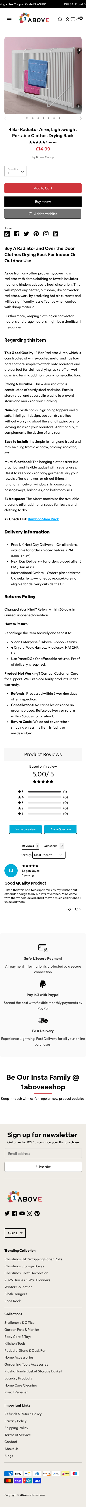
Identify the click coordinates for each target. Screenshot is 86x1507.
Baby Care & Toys (17, 1336)
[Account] (67, 19)
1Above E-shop (45, 157)
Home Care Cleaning (20, 1385)
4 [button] (43, 118)
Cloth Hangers (15, 1294)
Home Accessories (19, 1357)
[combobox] (15, 171)
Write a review (25, 829)
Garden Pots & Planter (21, 1329)
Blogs (8, 1455)
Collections (13, 1314)
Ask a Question (60, 829)
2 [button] (33, 118)
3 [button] (38, 118)
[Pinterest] (37, 1213)
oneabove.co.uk (35, 1495)
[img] (43, 866)
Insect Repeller (16, 1392)
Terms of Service (17, 1435)
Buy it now (43, 201)
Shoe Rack (12, 1301)
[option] (43, 75)
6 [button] (54, 118)
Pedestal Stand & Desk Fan (25, 1350)
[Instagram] (46, 233)
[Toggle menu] (9, 19)
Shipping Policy (16, 1428)
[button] (43, 791)
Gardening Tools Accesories (26, 1364)
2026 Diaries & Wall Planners (27, 1280)
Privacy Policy (15, 1421)
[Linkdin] (55, 233)
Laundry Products (18, 1378)
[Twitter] (7, 1213)
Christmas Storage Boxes (24, 1266)
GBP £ (13, 1233)
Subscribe (43, 1166)
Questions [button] (50, 846)
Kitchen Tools (15, 1343)
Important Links (17, 1405)
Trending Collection (20, 1250)
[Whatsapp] (7, 233)
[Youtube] (22, 1213)
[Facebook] (14, 1213)
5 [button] (48, 118)
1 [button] (27, 118)
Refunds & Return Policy (23, 1414)
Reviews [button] (28, 846)
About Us (11, 1448)
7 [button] (59, 118)
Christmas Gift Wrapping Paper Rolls (33, 1259)
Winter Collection (18, 1287)
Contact (10, 1441)
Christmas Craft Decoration (26, 1273)
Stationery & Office (19, 1322)
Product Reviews (43, 754)
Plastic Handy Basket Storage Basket (33, 1371)
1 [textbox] (8, 173)
